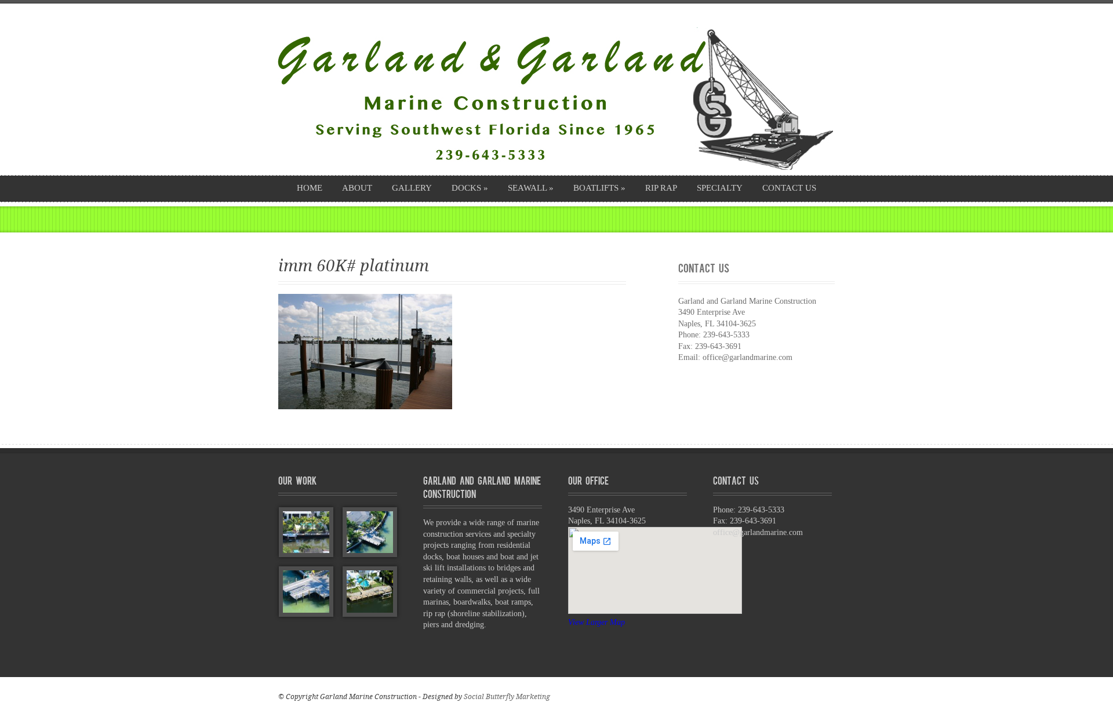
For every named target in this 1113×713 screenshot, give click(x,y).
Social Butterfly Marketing (507, 697)
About (357, 187)
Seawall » (531, 187)
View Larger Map (596, 622)
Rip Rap (661, 187)
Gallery (412, 187)
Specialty (720, 187)
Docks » (470, 187)
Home (309, 187)
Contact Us (789, 187)
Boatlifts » (599, 187)
